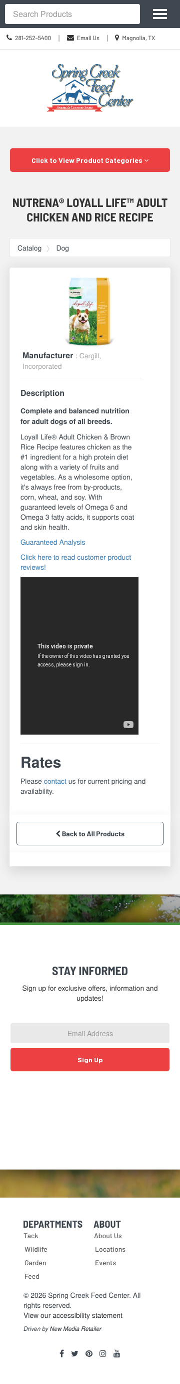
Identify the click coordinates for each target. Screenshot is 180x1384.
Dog (62, 248)
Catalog (30, 248)
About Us (108, 1235)
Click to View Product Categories (88, 160)
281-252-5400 (33, 38)
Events (105, 1262)
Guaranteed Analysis (52, 542)
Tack (31, 1235)
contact (55, 781)
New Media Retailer (76, 1329)
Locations (110, 1249)
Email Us (88, 38)
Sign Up (90, 1059)
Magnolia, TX (138, 38)
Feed (32, 1276)
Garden (35, 1262)
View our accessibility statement (73, 1315)
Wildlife (36, 1249)
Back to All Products (92, 833)
